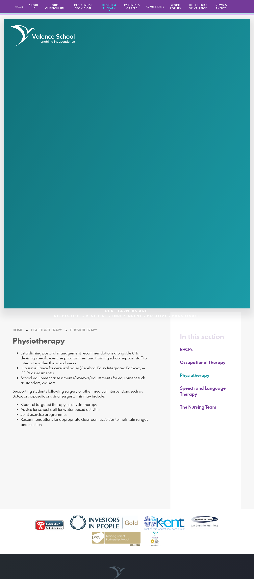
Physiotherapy (83, 329)
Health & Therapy (46, 329)
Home (18, 329)
